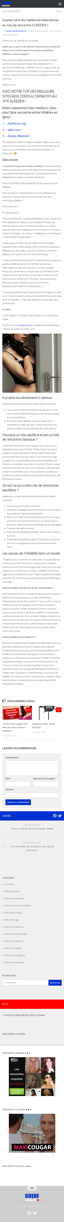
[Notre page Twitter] (60, 816)
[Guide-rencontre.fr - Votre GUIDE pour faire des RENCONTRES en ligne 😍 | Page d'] (8, 3)
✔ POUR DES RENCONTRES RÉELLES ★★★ (23, 1015)
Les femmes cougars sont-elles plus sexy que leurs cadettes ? (15, 727)
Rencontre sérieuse (14, 962)
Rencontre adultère (14, 898)
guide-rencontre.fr (17, 31)
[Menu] (60, 4)
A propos (9, 884)
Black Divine (26, 325)
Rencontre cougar (13, 912)
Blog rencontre (11, 11)
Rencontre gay (12, 919)
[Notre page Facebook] (55, 816)
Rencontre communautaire (18, 905)
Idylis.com (14, 130)
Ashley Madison (18, 136)
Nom (8, 778)
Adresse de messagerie (44, 778)
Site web (9, 789)
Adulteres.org (17, 123)
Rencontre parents (14, 941)
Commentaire (12, 757)
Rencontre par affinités (16, 934)
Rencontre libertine (14, 927)
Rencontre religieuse (15, 955)
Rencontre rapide (13, 948)
